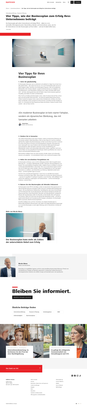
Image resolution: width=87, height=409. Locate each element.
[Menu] (72, 2)
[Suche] (68, 2)
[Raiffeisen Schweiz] (10, 2)
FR (78, 403)
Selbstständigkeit (18, 315)
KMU (58, 312)
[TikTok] (80, 376)
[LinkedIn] (72, 376)
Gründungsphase (47, 312)
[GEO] (40, 368)
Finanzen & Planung (34, 312)
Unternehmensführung (19, 312)
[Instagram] (77, 376)
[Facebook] (75, 376)
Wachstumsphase (30, 315)
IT (80, 403)
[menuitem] (50, 2)
